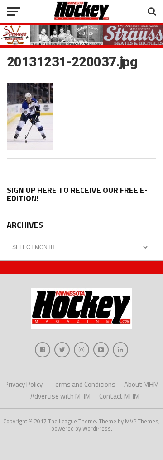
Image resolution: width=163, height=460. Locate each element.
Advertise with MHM (60, 396)
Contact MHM (119, 396)
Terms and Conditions (83, 384)
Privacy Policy (24, 384)
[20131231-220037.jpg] (30, 147)
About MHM (141, 384)
